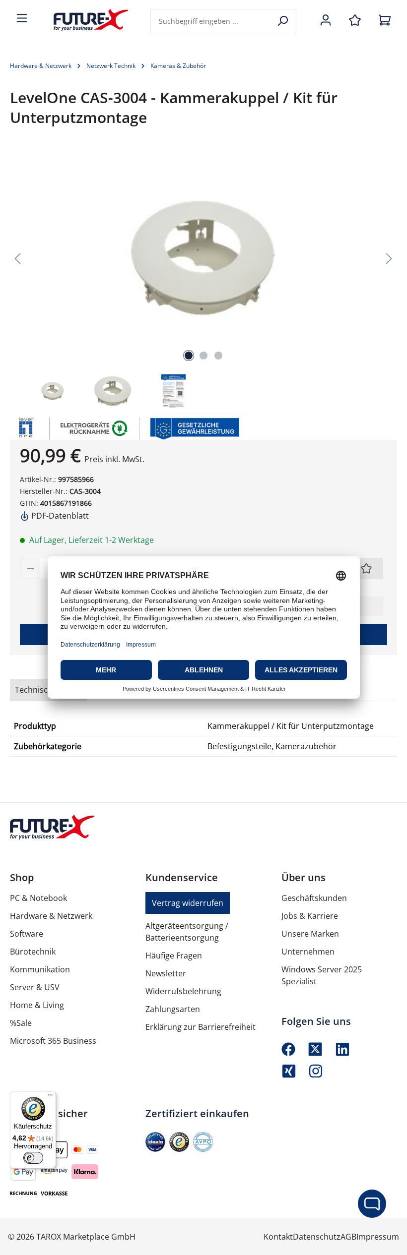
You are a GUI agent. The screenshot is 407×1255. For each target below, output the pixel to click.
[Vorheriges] (17, 257)
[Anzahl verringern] (30, 568)
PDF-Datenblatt (59, 515)
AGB (348, 1236)
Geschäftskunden (314, 898)
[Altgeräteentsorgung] (95, 427)
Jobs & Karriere (309, 915)
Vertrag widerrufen (187, 902)
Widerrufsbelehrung (183, 991)
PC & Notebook (38, 898)
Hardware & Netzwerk (51, 915)
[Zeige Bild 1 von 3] (189, 355)
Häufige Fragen (173, 955)
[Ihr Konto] (326, 21)
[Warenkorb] (384, 21)
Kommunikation (40, 969)
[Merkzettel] (355, 21)
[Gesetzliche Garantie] (194, 427)
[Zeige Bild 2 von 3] (203, 355)
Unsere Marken (310, 933)
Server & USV (35, 987)
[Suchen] (283, 21)
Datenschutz (316, 1236)
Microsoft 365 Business (53, 1040)
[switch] (33, 1158)
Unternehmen (308, 951)
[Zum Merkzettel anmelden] (366, 568)
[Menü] (22, 19)
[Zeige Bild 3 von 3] (218, 355)
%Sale (21, 1022)
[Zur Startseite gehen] (83, 20)
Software (26, 933)
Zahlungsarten (172, 1009)
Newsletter (165, 973)
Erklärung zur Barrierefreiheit (200, 1026)
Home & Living (37, 1005)
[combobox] (210, 21)
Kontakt (278, 1236)
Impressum (377, 1236)
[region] (203, 280)
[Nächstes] (389, 257)
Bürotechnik (33, 951)
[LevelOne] (25, 429)
